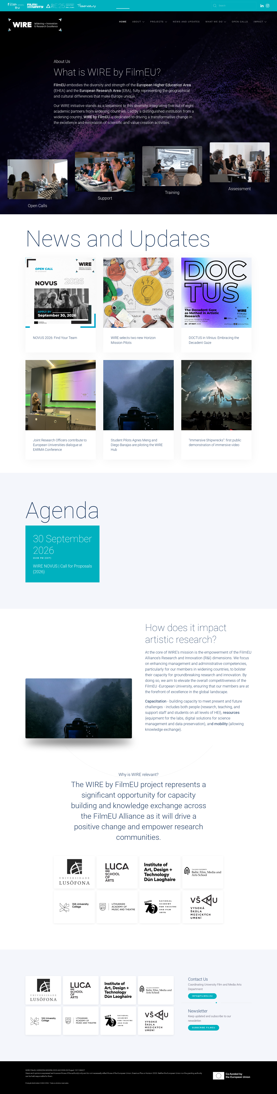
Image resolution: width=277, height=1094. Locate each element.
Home (123, 21)
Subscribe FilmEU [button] (203, 1027)
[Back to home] (35, 24)
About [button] (136, 21)
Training (172, 192)
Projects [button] (157, 21)
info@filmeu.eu (202, 996)
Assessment (239, 188)
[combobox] (233, 5)
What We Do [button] (214, 21)
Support (105, 198)
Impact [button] (258, 21)
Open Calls (240, 21)
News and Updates (186, 21)
